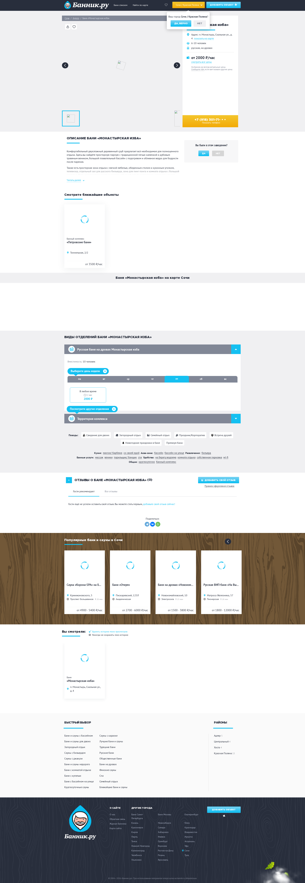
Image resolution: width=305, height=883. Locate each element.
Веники (109, 457)
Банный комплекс (166, 461)
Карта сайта (116, 828)
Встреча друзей (223, 435)
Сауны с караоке (108, 735)
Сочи (67, 18)
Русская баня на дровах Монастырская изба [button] (108, 349)
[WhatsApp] (158, 524)
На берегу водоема (165, 457)
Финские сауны (107, 770)
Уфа (186, 846)
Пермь (134, 836)
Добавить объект (222, 5)
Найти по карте (140, 5)
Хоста (218, 747)
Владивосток (191, 832)
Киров (134, 832)
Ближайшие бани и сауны (113, 787)
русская (195, 47)
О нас (112, 814)
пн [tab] (79, 378)
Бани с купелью (72, 775)
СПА (140, 457)
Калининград (138, 850)
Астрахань (190, 841)
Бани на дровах (108, 764)
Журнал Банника (118, 823)
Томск (134, 841)
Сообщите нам (197, 69)
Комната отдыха (187, 457)
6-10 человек (198, 43)
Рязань (161, 855)
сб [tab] (201, 378)
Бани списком (120, 5)
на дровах (206, 47)
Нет (199, 23)
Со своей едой (131, 452)
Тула (187, 855)
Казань (134, 822)
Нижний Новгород (140, 846)
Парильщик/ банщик (125, 457)
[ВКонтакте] (152, 524)
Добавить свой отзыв (220, 480)
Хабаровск (163, 832)
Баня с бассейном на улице (79, 781)
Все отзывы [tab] (111, 491)
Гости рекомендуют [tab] (84, 491)
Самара (161, 827)
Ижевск (161, 836)
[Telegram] (147, 524)
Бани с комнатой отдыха (77, 770)
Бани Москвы (164, 814)
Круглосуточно (147, 461)
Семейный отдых (160, 435)
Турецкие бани (107, 747)
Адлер (76, 18)
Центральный (222, 741)
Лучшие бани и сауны (111, 741)
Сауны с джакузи (73, 758)
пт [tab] (177, 378)
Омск (187, 822)
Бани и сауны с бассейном (78, 735)
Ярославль (163, 859)
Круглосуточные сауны (76, 787)
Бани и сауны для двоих (77, 741)
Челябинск (136, 855)
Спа (101, 775)
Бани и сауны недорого (77, 764)
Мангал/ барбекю (112, 452)
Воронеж (162, 846)
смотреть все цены (201, 61)
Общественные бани (110, 758)
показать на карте (204, 38)
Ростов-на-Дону (165, 850)
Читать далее (74, 180)
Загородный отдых (130, 435)
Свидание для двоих (97, 435)
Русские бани (106, 752)
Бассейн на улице (174, 452)
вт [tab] (104, 378)
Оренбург (163, 841)
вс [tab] (225, 378)
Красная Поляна (224, 753)
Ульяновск (136, 859)
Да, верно (181, 23)
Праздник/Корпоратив (192, 435)
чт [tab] (152, 378)
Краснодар (190, 827)
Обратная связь (117, 819)
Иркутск (189, 836)
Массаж (99, 457)
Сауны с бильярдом (74, 752)
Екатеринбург (191, 814)
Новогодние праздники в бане (142, 442)
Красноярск (137, 827)
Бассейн (158, 452)
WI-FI (225, 457)
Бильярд (206, 452)
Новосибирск (164, 822)
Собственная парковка (209, 457)
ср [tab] (128, 378)
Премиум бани (174, 442)
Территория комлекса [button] (92, 419)
